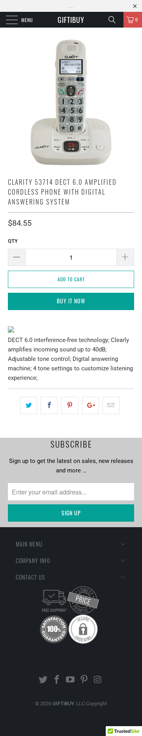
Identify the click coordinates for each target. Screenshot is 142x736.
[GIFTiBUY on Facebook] (57, 680)
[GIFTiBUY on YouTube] (71, 680)
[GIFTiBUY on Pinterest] (84, 680)
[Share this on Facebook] (49, 405)
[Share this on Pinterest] (69, 405)
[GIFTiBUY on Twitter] (43, 680)
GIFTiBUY (71, 20)
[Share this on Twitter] (28, 405)
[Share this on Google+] (90, 405)
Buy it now (71, 301)
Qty (13, 241)
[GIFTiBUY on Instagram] (98, 680)
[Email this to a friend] (111, 405)
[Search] (115, 19)
